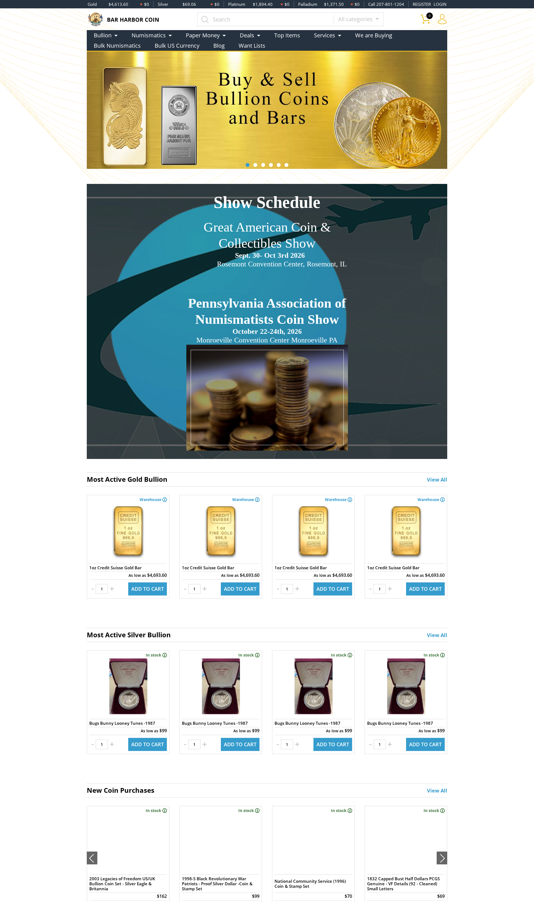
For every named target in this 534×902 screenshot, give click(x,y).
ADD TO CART (147, 588)
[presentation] (92, 858)
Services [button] (324, 35)
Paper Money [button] (203, 35)
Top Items (287, 35)
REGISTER (422, 4)
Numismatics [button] (149, 35)
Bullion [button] (103, 35)
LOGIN (440, 4)
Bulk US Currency (177, 45)
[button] (247, 165)
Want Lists (252, 45)
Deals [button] (247, 35)
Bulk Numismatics (117, 45)
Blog (219, 45)
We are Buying (373, 35)
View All (437, 479)
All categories (356, 19)
